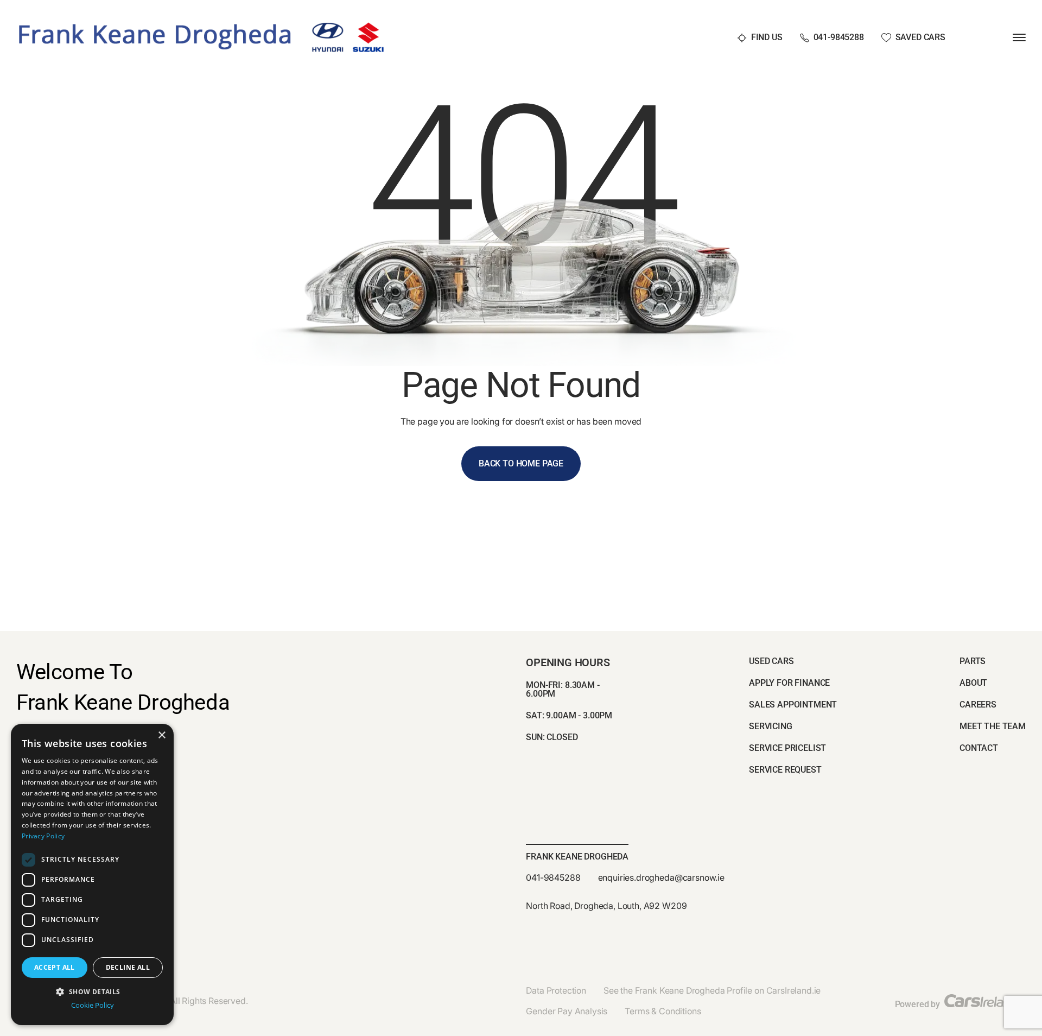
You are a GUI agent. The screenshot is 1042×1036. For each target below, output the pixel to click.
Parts (973, 661)
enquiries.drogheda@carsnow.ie (661, 877)
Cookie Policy (92, 1005)
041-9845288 (839, 37)
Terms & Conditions (663, 1011)
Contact (979, 748)
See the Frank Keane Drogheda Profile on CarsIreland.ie (712, 990)
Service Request (785, 770)
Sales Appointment (793, 704)
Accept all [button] (54, 967)
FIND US (767, 37)
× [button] (161, 735)
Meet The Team (993, 726)
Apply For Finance (789, 683)
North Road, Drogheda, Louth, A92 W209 (606, 905)
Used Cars (771, 661)
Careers (978, 704)
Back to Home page (521, 463)
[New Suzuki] (368, 26)
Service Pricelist (787, 748)
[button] (92, 990)
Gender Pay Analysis (566, 1011)
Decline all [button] (128, 967)
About (973, 683)
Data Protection (556, 990)
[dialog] (92, 874)
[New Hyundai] (328, 26)
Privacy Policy (43, 836)
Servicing (770, 726)
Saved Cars (920, 37)
